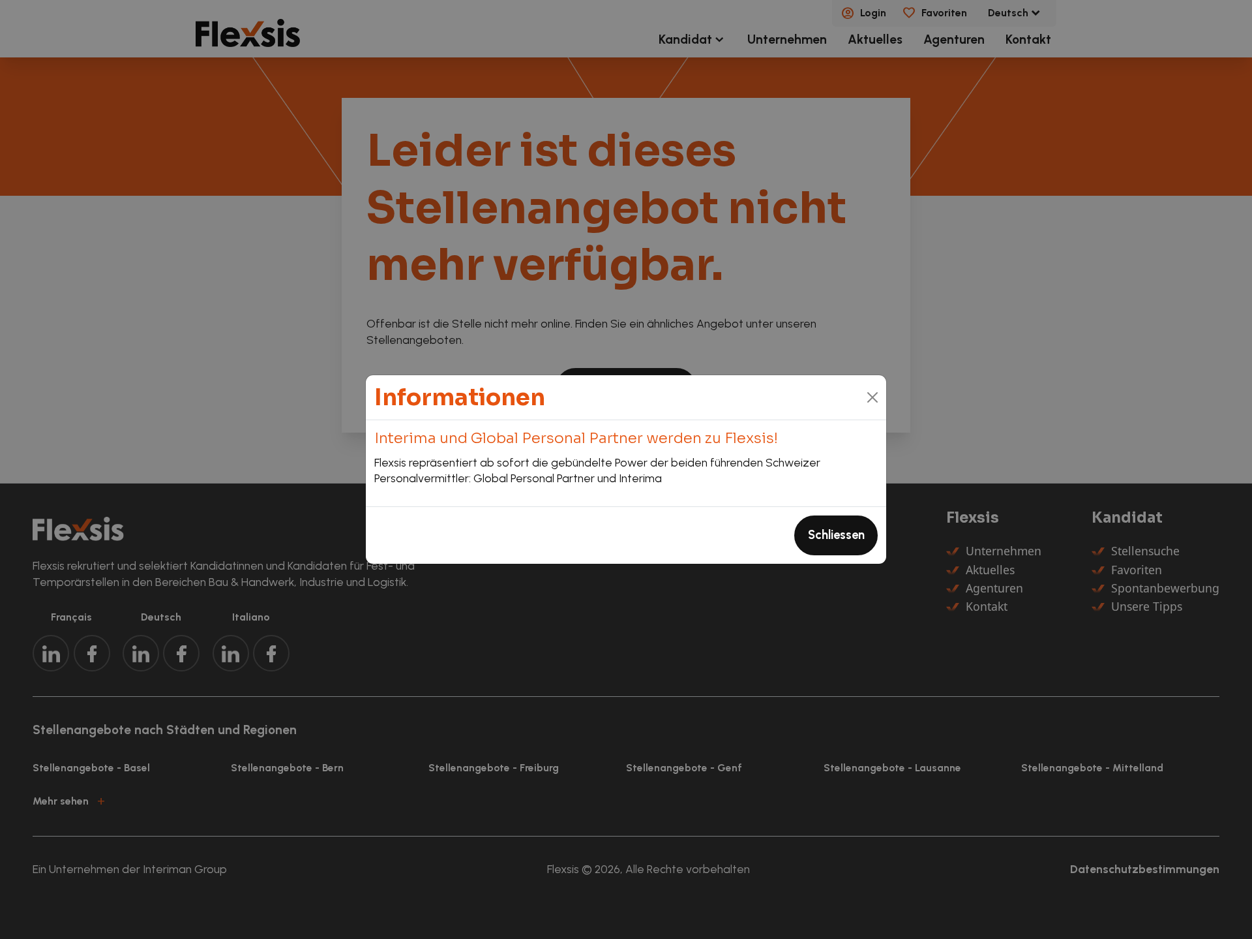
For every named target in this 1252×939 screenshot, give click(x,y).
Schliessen (836, 535)
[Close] (872, 397)
